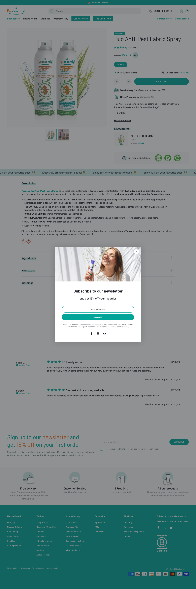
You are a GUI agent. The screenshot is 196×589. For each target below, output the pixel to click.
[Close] (136, 252)
